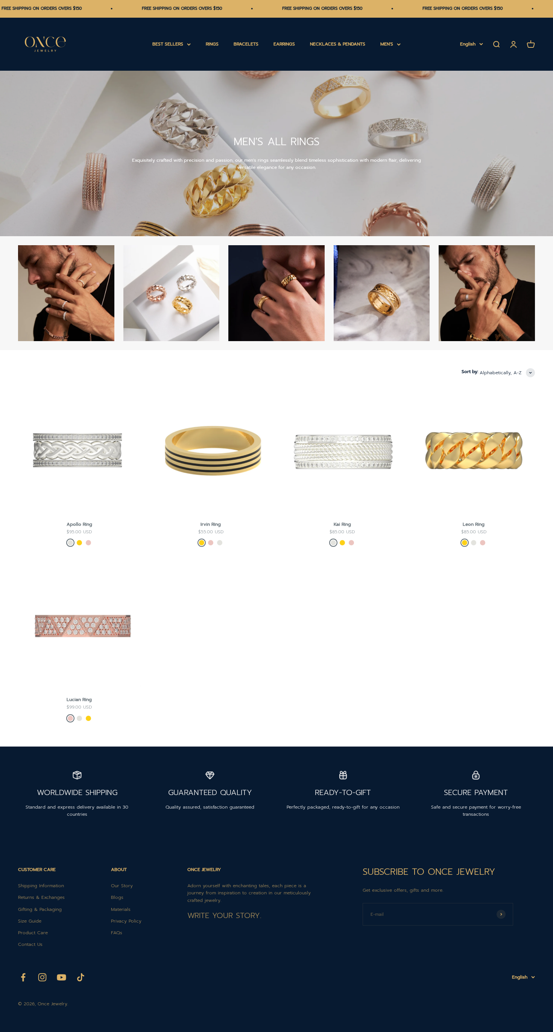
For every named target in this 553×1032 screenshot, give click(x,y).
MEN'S (386, 44)
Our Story (122, 885)
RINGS (212, 44)
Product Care (33, 932)
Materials (121, 909)
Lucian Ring (79, 699)
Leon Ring (474, 524)
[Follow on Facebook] (23, 977)
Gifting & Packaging (40, 909)
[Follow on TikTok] (81, 977)
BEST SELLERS (167, 44)
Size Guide (29, 921)
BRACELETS (246, 44)
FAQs (116, 932)
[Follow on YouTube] (61, 977)
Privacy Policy (126, 921)
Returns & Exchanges (41, 897)
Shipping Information (41, 885)
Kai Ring (342, 524)
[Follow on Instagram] (42, 977)
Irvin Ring (211, 524)
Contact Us (30, 944)
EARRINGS (284, 44)
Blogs (117, 897)
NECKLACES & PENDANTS (337, 44)
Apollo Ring (79, 524)
